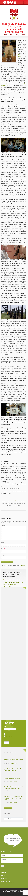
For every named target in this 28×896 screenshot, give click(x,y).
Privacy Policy (13, 894)
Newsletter (8, 736)
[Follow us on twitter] (8, 3)
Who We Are (6, 881)
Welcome (5, 878)
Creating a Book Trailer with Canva (13, 778)
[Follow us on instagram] (14, 3)
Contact (5, 877)
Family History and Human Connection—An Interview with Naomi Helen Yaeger (13, 798)
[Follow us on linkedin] (11, 3)
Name (3, 542)
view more (8, 808)
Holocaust (13, 503)
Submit (6, 742)
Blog (6, 733)
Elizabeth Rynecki (6, 503)
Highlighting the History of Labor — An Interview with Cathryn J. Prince (13, 787)
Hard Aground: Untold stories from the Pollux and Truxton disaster (13, 582)
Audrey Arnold (14, 763)
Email (3, 548)
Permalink (17, 505)
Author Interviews (8, 501)
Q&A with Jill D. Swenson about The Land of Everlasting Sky (13, 769)
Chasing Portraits (20, 501)
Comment (4, 525)
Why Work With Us (8, 883)
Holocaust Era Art (20, 503)
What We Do (6, 880)
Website (3, 555)
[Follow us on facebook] (4, 3)
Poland (9, 505)
